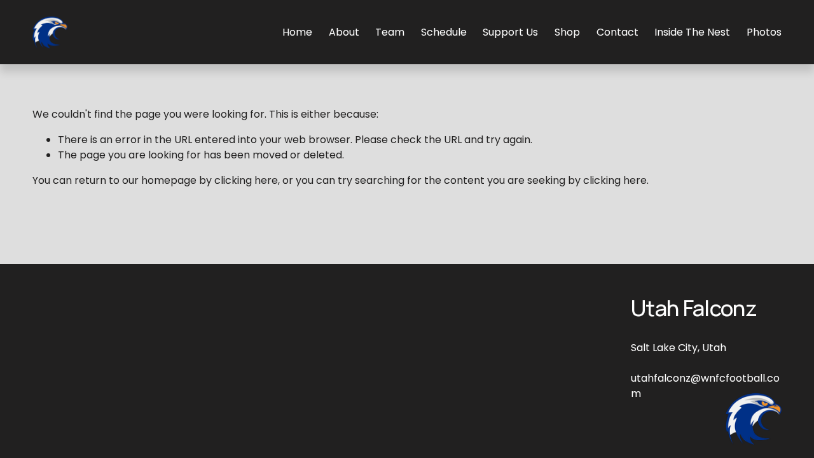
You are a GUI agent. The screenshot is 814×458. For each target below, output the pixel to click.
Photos (764, 32)
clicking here (246, 180)
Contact (617, 32)
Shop (567, 32)
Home (297, 32)
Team (389, 32)
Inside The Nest (692, 32)
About (344, 32)
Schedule (444, 32)
